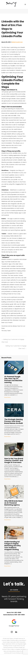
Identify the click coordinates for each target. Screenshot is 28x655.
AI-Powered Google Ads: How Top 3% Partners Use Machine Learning (13, 379)
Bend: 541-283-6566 (14, 612)
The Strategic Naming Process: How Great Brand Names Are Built (13, 421)
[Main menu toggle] (25, 4)
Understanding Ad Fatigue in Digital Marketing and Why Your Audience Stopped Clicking (12, 546)
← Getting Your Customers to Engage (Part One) (13, 340)
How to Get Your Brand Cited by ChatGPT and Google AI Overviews (13, 460)
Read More (7, 397)
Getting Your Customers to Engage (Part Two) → (15, 346)
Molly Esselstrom (17, 42)
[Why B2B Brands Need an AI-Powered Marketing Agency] (14, 492)
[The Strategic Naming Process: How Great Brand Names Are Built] (14, 410)
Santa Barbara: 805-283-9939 (14, 615)
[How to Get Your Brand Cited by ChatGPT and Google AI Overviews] (14, 449)
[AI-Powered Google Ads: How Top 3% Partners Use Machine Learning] (14, 367)
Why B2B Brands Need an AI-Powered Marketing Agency (13, 503)
